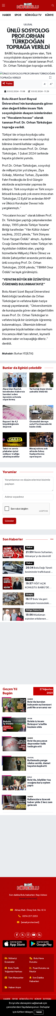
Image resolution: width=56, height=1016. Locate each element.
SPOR (17, 15)
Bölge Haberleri (34, 610)
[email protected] (28, 898)
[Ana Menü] (3, 5)
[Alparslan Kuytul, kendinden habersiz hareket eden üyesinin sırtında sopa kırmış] (15, 380)
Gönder (9, 521)
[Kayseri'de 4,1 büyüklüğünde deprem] (15, 412)
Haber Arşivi (15, 987)
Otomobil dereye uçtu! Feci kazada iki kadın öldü (40, 424)
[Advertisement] (28, 653)
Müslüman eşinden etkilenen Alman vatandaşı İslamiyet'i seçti (35, 617)
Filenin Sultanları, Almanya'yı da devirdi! (39, 554)
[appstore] (14, 944)
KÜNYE (49, 15)
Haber (29, 548)
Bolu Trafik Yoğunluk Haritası (13, 970)
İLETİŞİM (47, 999)
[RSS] (39, 934)
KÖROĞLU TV (33, 15)
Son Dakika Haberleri (36, 979)
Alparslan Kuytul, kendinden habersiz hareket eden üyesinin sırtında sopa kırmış (14, 394)
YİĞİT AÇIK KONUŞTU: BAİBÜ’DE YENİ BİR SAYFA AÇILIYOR (37, 586)
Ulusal (28, 24)
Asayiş (29, 595)
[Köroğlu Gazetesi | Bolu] (27, 5)
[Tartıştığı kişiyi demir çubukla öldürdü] (41, 380)
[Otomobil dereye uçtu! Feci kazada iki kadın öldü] (41, 412)
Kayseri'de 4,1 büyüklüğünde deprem (11, 424)
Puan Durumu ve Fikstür (39, 970)
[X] (22, 934)
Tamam (39, 1012)
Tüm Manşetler (15, 978)
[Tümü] (51, 539)
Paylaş (9, 83)
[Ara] (53, 5)
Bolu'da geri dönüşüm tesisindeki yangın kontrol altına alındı (37, 601)
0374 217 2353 (30, 916)
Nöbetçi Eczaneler (11, 960)
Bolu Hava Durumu (36, 960)
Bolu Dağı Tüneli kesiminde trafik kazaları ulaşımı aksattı (39, 570)
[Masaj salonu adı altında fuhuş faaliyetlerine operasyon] (41, 439)
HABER (6, 15)
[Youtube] (33, 934)
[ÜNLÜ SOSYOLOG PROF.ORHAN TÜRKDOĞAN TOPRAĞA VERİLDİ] (28, 76)
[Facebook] (16, 934)
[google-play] (41, 944)
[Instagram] (28, 934)
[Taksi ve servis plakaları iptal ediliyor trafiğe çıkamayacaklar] (15, 439)
